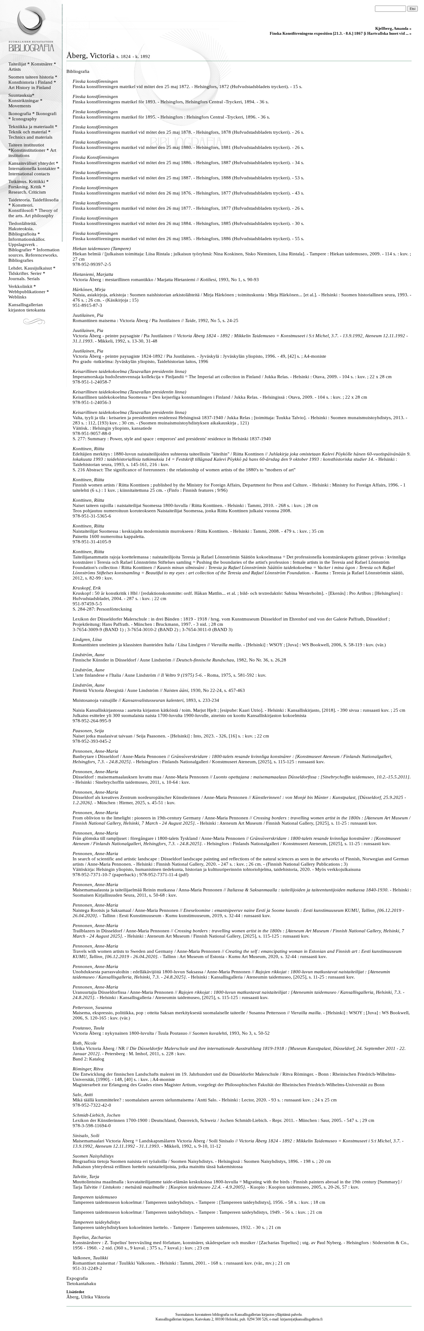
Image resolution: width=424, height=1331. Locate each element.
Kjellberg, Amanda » (393, 28)
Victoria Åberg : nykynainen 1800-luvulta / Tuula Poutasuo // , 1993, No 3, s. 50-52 (171, 1033)
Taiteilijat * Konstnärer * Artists (32, 66)
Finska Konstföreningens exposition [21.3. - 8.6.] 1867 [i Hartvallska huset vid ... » (341, 33)
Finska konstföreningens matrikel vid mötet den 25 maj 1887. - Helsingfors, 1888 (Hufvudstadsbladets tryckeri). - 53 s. (188, 177)
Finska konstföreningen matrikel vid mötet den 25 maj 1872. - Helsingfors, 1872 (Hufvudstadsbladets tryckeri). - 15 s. (187, 86)
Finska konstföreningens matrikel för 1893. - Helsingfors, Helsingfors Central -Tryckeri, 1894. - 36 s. (171, 101)
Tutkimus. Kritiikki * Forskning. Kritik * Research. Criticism (28, 187)
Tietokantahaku (81, 1283)
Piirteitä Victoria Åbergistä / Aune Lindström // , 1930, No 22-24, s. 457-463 (159, 690)
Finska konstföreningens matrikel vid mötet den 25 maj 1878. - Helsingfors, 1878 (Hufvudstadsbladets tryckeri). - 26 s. (188, 132)
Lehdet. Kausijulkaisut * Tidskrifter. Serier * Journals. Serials (32, 273)
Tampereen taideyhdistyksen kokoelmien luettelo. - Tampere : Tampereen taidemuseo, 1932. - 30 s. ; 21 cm (177, 1227)
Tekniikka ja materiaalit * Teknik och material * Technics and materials (32, 132)
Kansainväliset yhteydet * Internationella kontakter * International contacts (34, 168)
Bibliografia (77, 71)
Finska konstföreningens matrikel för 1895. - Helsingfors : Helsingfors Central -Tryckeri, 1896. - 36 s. (171, 116)
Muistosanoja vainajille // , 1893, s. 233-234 (146, 700)
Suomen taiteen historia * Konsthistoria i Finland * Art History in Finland (32, 82)
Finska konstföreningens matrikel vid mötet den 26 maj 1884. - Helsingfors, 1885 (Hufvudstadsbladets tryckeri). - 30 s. (188, 223)
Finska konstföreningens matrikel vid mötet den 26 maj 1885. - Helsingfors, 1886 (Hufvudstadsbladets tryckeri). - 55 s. (188, 238)
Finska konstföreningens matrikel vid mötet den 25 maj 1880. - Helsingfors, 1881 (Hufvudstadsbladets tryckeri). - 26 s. (188, 147)
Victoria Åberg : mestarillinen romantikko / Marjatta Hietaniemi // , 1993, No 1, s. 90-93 (166, 279)
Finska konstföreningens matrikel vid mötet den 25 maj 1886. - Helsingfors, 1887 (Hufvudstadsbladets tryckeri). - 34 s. (188, 162)
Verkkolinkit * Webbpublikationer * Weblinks (28, 291)
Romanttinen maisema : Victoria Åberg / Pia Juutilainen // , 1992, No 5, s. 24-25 (155, 320)
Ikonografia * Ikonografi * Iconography (32, 116)
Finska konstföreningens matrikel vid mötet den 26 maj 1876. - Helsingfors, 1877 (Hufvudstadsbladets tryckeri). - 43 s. (188, 192)
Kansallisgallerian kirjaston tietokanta (26, 307)
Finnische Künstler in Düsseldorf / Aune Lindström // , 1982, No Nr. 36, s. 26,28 (179, 659)
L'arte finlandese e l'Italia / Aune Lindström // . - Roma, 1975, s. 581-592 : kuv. (169, 675)
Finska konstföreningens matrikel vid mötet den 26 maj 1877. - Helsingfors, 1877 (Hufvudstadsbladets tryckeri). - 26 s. (188, 208)
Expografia (77, 1278)
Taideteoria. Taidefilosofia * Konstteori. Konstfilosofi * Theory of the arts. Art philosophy (33, 207)
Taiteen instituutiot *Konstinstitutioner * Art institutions (32, 150)
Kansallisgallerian (248, 1314)
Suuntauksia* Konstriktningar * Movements (25, 100)
